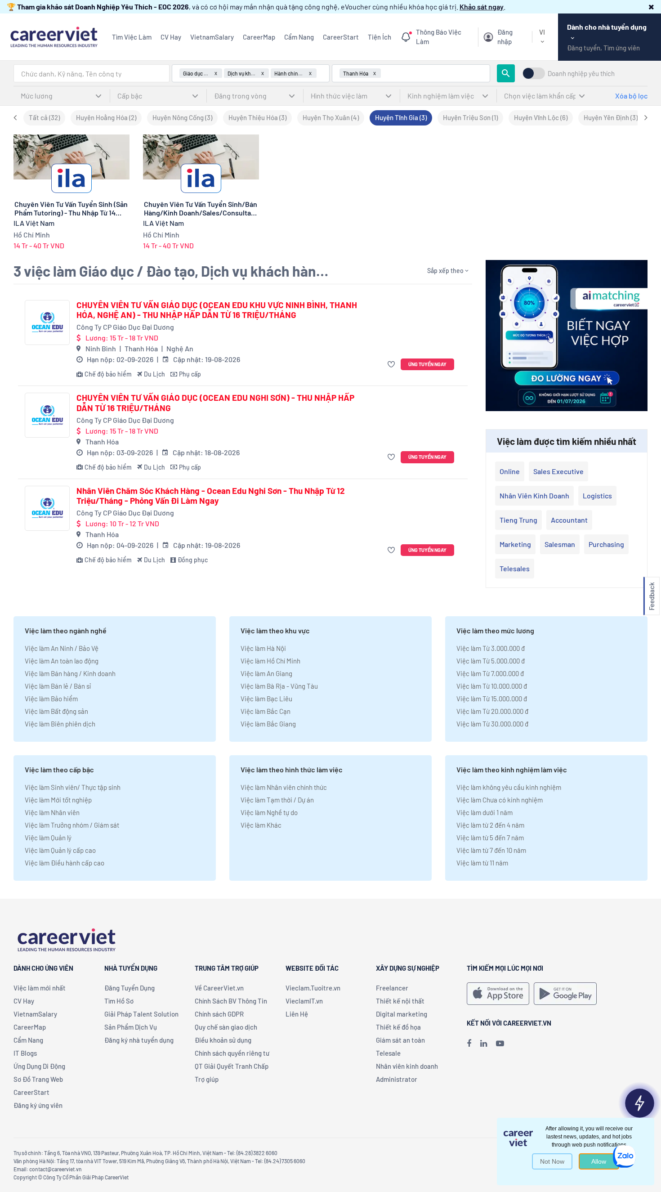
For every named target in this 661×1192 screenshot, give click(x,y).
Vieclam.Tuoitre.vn (313, 988)
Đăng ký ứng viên (38, 1105)
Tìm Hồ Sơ (119, 1001)
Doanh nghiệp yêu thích (581, 73)
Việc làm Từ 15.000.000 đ (491, 699)
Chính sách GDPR (219, 1014)
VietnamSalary (212, 37)
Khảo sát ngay (482, 6)
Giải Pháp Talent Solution (141, 1014)
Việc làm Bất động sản (56, 711)
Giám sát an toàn (400, 1040)
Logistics (597, 495)
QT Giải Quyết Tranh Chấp (231, 1066)
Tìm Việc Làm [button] (132, 37)
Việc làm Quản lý (48, 838)
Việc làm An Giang (266, 673)
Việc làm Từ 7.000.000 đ (490, 673)
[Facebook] (469, 1043)
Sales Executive (558, 471)
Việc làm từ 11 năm (482, 863)
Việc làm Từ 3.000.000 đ (490, 648)
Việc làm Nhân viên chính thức (284, 787)
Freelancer (392, 988)
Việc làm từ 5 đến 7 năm (490, 838)
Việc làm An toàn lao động (61, 661)
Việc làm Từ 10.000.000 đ (491, 686)
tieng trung (518, 519)
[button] (651, 6)
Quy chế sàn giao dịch (226, 1027)
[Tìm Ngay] (506, 73)
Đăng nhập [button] (505, 37)
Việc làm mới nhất (39, 988)
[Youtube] (500, 1043)
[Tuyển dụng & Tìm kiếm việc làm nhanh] (54, 35)
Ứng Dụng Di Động (39, 1066)
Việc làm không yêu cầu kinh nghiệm (508, 787)
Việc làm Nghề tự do (269, 812)
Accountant (569, 519)
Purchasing (606, 544)
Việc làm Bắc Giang (268, 724)
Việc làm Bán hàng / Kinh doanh (70, 673)
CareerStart (341, 37)
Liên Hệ (297, 1014)
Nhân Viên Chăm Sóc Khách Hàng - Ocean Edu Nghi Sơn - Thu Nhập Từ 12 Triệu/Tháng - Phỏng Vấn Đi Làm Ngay (210, 496)
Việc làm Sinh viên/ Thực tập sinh (73, 787)
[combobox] (91, 73)
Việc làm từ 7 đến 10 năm (491, 850)
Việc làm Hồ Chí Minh (270, 661)
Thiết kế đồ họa (398, 1027)
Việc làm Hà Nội (263, 648)
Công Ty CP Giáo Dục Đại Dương (125, 327)
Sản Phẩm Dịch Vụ (130, 1027)
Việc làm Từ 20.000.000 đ (492, 711)
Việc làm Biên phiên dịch (60, 724)
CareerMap (259, 37)
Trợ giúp (207, 1079)
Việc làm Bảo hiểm (51, 699)
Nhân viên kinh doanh (534, 495)
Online (510, 471)
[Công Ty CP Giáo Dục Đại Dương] (47, 322)
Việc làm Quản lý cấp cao (60, 850)
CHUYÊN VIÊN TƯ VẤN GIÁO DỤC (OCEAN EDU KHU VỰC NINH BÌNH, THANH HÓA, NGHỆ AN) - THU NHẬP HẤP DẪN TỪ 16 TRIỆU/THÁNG (216, 310)
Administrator (396, 1079)
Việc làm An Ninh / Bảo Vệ (61, 648)
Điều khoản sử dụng (223, 1040)
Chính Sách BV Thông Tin (231, 1001)
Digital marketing (401, 1014)
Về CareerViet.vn (219, 988)
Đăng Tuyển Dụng (129, 988)
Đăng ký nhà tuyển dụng (139, 1040)
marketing (515, 544)
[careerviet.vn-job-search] (498, 993)
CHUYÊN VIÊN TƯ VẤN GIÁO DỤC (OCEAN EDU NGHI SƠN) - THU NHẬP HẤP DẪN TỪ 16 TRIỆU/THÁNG (215, 403)
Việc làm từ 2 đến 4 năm (490, 825)
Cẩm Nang (299, 37)
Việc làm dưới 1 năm (484, 812)
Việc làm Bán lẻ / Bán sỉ (58, 686)
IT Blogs (25, 1053)
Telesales (515, 568)
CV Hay (171, 37)
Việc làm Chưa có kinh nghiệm (499, 800)
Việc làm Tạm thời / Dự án (277, 800)
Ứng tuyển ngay (427, 364)
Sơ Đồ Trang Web (38, 1079)
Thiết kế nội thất (400, 1001)
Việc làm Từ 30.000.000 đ (492, 724)
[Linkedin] (483, 1043)
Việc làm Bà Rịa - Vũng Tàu (279, 686)
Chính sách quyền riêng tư (232, 1053)
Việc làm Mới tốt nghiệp (58, 800)
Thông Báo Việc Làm (438, 37)
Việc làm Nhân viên (52, 812)
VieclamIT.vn (304, 1001)
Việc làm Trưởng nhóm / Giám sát (72, 825)
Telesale (388, 1053)
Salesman (560, 544)
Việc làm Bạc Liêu (266, 699)
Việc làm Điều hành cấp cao (64, 863)
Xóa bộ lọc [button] (631, 95)
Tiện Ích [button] (379, 37)
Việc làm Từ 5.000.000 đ (490, 661)
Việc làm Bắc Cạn (265, 711)
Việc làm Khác (261, 825)
